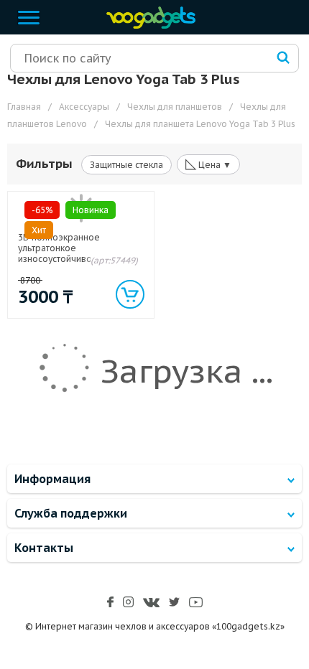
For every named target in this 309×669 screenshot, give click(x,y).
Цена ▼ (208, 163)
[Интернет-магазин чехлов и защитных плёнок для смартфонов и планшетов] (147, 25)
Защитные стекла (126, 164)
